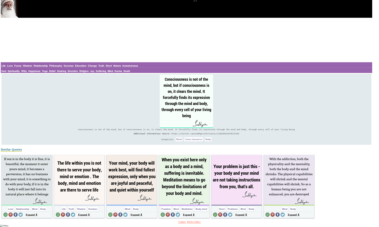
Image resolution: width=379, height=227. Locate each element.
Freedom (166, 209)
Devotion (73, 71)
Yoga (45, 71)
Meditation (187, 209)
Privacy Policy (194, 221)
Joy (92, 71)
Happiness (34, 71)
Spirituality (14, 71)
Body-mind (201, 209)
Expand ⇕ (32, 214)
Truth (101, 65)
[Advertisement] (186, 40)
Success (68, 65)
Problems (233, 209)
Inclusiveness (130, 65)
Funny (17, 65)
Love (10, 65)
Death (126, 71)
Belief (52, 71)
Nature (117, 65)
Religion (84, 71)
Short (109, 65)
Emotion (92, 209)
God (3, 71)
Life (3, 65)
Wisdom (27, 65)
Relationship (41, 65)
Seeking (61, 71)
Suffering (101, 71)
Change (92, 65)
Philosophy (55, 65)
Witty (24, 71)
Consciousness (193, 139)
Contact (182, 221)
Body (208, 139)
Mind (110, 71)
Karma (118, 71)
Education (80, 65)
